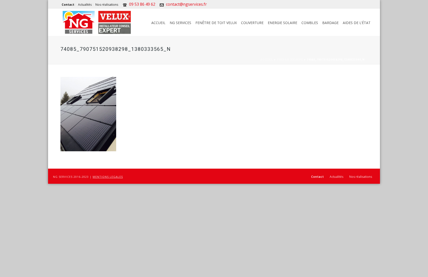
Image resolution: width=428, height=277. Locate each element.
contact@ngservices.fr (186, 4)
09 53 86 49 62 (142, 4)
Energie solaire (282, 22)
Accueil (158, 22)
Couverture (252, 22)
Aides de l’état (357, 22)
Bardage (330, 22)
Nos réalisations (360, 177)
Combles (309, 22)
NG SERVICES (180, 22)
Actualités (336, 177)
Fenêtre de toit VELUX (216, 22)
